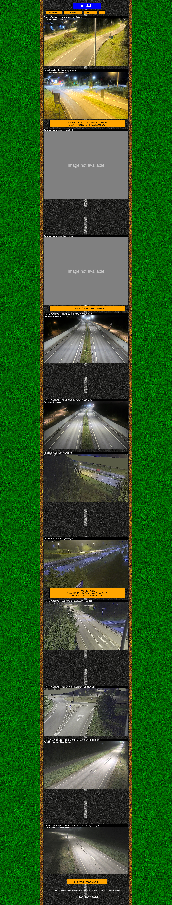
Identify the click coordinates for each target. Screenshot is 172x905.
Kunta (90, 12)
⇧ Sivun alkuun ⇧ (87, 881)
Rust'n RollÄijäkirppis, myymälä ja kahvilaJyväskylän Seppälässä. (87, 593)
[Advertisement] (86, 216)
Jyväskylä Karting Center (87, 308)
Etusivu (54, 12)
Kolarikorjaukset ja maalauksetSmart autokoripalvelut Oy (87, 123)
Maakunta (73, 12)
